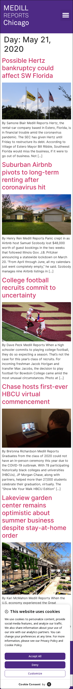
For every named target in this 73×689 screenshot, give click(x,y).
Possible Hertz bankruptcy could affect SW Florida (28, 68)
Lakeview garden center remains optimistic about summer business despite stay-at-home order (34, 516)
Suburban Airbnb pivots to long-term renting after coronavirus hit (30, 176)
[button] (65, 15)
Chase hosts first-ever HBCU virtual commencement (35, 394)
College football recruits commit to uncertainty (29, 287)
